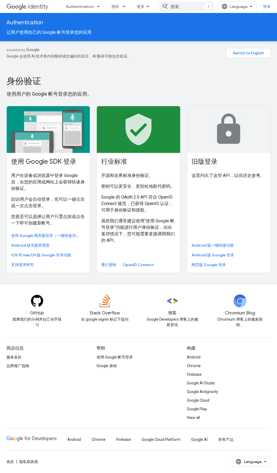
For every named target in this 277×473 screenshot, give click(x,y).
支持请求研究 (22, 264)
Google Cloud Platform (161, 439)
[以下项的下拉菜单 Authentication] (100, 6)
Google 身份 (107, 366)
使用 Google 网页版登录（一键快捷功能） (47, 235)
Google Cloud (198, 400)
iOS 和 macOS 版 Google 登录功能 (41, 255)
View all (193, 417)
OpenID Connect (138, 264)
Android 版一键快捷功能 (213, 245)
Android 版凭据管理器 (30, 245)
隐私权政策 (28, 461)
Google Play (197, 409)
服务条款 (14, 357)
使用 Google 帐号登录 (115, 357)
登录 (267, 6)
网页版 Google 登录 (209, 264)
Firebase (194, 374)
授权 (115, 6)
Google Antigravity (202, 392)
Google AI (199, 439)
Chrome (194, 366)
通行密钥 (108, 264)
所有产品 (225, 439)
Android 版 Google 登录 (213, 255)
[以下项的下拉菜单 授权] (125, 6)
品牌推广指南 (17, 366)
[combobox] (187, 6)
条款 (10, 461)
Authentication (80, 6)
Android (193, 357)
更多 (140, 6)
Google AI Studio (201, 383)
